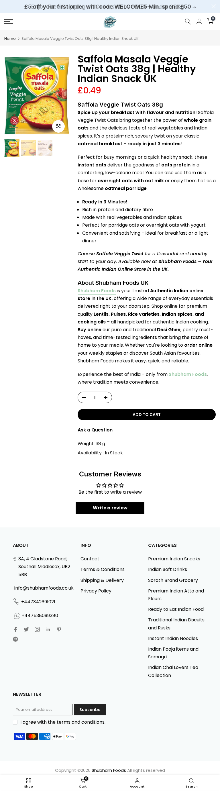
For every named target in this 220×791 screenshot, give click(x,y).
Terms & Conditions (102, 569)
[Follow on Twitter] (26, 629)
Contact (89, 559)
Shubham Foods (97, 290)
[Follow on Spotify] (15, 639)
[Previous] (14, 95)
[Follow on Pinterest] (59, 629)
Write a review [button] (110, 508)
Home (10, 38)
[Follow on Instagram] (37, 629)
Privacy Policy (95, 591)
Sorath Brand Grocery (173, 580)
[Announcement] (110, 7)
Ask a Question (95, 430)
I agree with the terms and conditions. (62, 722)
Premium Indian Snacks (174, 559)
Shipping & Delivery (102, 580)
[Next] (59, 95)
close (6, 6)
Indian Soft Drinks (167, 569)
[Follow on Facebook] (15, 629)
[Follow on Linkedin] (48, 629)
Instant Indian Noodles (173, 638)
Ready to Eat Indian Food (176, 609)
